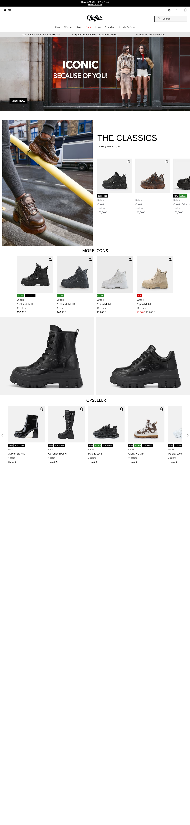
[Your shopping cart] (185, 10)
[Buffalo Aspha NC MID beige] (155, 274)
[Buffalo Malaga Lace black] (106, 424)
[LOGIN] (170, 10)
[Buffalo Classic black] (114, 176)
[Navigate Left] (2, 435)
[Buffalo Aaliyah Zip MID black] (26, 424)
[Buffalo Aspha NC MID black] (35, 274)
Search (167, 18)
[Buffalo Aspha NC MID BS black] (75, 274)
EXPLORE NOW (95, 4)
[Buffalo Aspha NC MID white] (115, 274)
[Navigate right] (187, 435)
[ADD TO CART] (129, 161)
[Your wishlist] (177, 10)
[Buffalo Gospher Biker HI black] (66, 424)
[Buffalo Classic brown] (152, 176)
